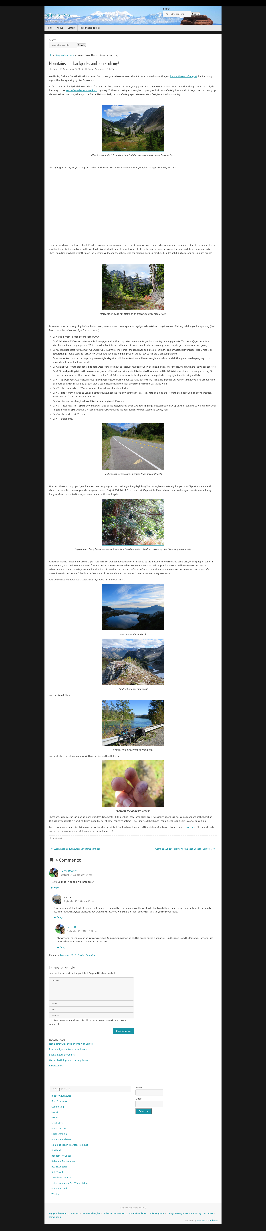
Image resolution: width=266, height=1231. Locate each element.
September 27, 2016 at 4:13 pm (79, 901)
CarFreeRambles (57, 15)
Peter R (71, 927)
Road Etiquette (59, 1166)
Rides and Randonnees (63, 1161)
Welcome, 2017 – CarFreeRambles (77, 955)
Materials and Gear (61, 1139)
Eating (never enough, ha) (62, 1054)
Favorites (56, 1112)
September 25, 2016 (73, 69)
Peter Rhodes (69, 871)
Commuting (57, 1106)
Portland (56, 1150)
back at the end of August (183, 76)
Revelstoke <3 (56, 1065)
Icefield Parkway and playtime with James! (71, 1043)
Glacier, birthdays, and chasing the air (68, 1060)
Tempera (201, 1220)
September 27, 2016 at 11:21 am (76, 875)
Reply (56, 887)
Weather (55, 1194)
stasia (55, 69)
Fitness (55, 1117)
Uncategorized (59, 1188)
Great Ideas (57, 1123)
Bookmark (57, 838)
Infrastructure (58, 1128)
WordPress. (213, 1220)
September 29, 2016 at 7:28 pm (82, 931)
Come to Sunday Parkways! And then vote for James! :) (184, 848)
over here (191, 827)
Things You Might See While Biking (69, 1183)
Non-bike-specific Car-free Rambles (69, 1144)
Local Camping (59, 1134)
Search (166, 8)
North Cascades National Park (81, 90)
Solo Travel (112, 69)
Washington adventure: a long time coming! (76, 848)
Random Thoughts (61, 1155)
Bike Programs (59, 1101)
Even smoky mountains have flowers (68, 1049)
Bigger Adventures (64, 55)
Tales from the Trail (61, 1177)
